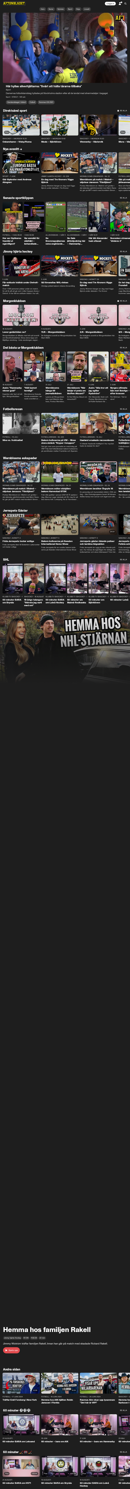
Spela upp (13, 1350)
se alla (123, 111)
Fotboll (32, 102)
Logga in (110, 3)
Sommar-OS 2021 (46, 102)
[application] (65, 48)
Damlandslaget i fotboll (16, 102)
